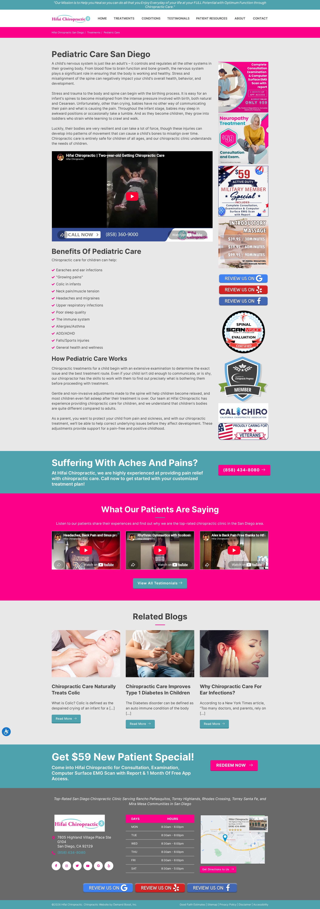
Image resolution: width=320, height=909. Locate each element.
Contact (260, 18)
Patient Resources (211, 18)
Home (102, 18)
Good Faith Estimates (192, 904)
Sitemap (212, 904)
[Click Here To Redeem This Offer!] (243, 87)
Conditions (151, 18)
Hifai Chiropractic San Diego (68, 32)
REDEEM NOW (231, 765)
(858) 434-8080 (71, 852)
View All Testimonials (158, 583)
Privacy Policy (227, 904)
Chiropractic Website (96, 904)
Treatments (124, 18)
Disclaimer (245, 904)
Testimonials (178, 18)
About (240, 18)
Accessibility (260, 904)
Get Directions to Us (215, 869)
